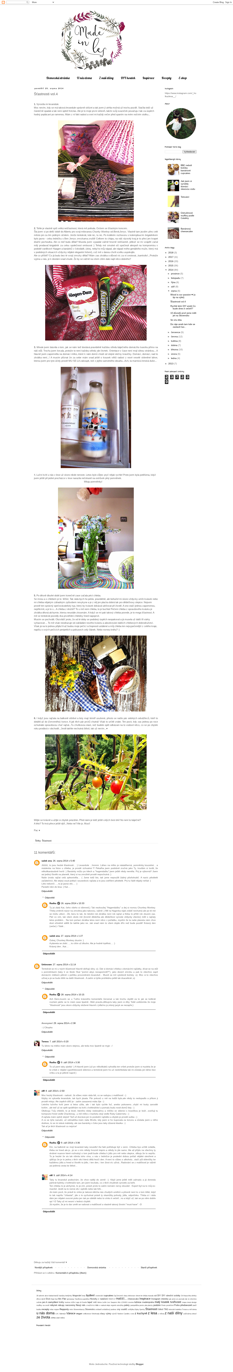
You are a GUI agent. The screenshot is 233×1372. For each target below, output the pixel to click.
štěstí (160, 1309)
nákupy (61, 1305)
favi (56, 1299)
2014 (171, 270)
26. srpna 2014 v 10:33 (72, 903)
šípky (137, 1309)
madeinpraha (148, 1302)
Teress (45, 1041)
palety (127, 1305)
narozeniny (70, 1305)
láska (99, 1302)
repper (56, 1309)
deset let (139, 1296)
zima (53, 1318)
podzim (157, 1305)
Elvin (48, 1299)
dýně (43, 1299)
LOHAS (124, 1302)
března (175, 349)
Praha (177, 1305)
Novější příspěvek (44, 1267)
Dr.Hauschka (186, 1296)
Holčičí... (121, 1298)
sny (118, 1309)
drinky (194, 1296)
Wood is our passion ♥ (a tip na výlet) (182, 296)
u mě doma (192, 1309)
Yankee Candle (123, 1314)
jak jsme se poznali (176, 1299)
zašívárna (187, 1314)
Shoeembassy (79, 1309)
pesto (142, 1305)
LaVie (104, 1302)
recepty (45, 1309)
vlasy (102, 1314)
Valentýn (62, 1314)
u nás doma (45, 1313)
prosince (175, 273)
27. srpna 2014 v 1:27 (72, 936)
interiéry (164, 1299)
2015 (171, 265)
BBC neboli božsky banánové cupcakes (186, 169)
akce (47, 1296)
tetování (172, 1309)
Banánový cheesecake (187, 230)
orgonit (113, 1305)
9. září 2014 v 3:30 (70, 1062)
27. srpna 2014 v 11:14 (64, 964)
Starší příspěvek (149, 1267)
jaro (43, 1302)
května (174, 341)
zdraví (194, 1314)
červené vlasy (121, 1296)
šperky (142, 1309)
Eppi (52, 1299)
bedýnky (68, 1296)
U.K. (57, 1314)
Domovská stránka (58, 78)
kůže (73, 1302)
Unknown (47, 964)
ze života (43, 1317)
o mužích (89, 1305)
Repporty (64, 1309)
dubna (174, 345)
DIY (159, 1296)
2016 (171, 261)
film (59, 1299)
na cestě (46, 1305)
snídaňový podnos (109, 1309)
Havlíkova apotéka (82, 1299)
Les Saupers (112, 1302)
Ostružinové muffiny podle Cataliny (187, 215)
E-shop (183, 78)
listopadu (176, 278)
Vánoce (70, 1313)
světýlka (131, 1309)
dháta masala (148, 1296)
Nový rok (80, 1305)
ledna (174, 358)
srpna (174, 291)
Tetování (185, 197)
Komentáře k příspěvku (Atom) (71, 1273)
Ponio (163, 1305)
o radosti (102, 1305)
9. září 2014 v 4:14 (63, 1175)
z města (161, 1314)
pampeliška (134, 1305)
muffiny (39, 1305)
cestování (99, 1296)
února (174, 354)
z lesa (152, 1313)
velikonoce (87, 1314)
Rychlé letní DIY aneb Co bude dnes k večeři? (183, 307)
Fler (64, 1299)
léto (119, 1302)
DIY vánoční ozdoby (171, 1296)
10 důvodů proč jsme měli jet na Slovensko (183, 314)
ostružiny (120, 1305)
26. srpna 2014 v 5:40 (64, 860)
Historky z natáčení (99, 1299)
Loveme (131, 1302)
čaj (115, 1296)
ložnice (137, 1302)
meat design (192, 1302)
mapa (184, 1302)
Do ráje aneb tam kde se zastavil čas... (182, 325)
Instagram (155, 1299)
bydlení (90, 1295)
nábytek (53, 1305)
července (176, 332)
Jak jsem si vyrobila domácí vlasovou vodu (188, 185)
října (173, 282)
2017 (171, 257)
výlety (108, 1314)
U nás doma (84, 78)
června (174, 336)
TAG (166, 1309)
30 (37, 1296)
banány (62, 1296)
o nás (96, 1305)
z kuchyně (141, 1313)
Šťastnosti (47, 841)
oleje (108, 1305)
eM (43, 1091)
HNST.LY (112, 1299)
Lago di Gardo (81, 1302)
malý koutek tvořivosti (168, 1302)
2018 (171, 252)
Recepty (166, 78)
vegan (79, 1313)
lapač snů (92, 1302)
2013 (171, 363)
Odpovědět (47, 891)
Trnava (185, 1309)
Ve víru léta (176, 320)
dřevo (38, 1299)
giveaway (70, 1299)
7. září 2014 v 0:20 (59, 1041)
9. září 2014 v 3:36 (70, 1142)
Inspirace (148, 78)
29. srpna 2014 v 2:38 (65, 1023)
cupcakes (108, 1295)
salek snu (47, 860)
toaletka (178, 1309)
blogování (77, 1296)
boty (83, 1296)
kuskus (68, 1302)
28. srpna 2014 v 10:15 (72, 994)
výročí (114, 1314)
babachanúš (53, 1296)
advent (41, 1296)
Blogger (139, 1364)
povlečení (170, 1305)
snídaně (98, 1309)
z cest (131, 1314)
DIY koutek (128, 78)
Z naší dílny (106, 78)
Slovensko (90, 1309)
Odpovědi (50, 897)
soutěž (124, 1309)
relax (52, 1309)
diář (155, 1296)
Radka (52, 903)
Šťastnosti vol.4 (178, 301)
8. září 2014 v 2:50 (55, 1091)
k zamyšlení (52, 1302)
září (173, 286)
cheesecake (133, 1299)
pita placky (149, 1305)
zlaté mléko (60, 1318)
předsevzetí (186, 1305)
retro (71, 1309)
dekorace (131, 1296)
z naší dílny (173, 1313)
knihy (61, 1302)
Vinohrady (96, 1314)
